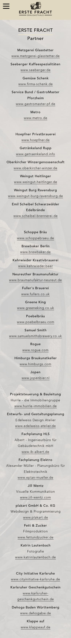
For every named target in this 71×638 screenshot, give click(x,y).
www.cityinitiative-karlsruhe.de (35, 579)
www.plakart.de (35, 517)
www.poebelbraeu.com (35, 322)
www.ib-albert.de (35, 452)
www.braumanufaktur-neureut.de (35, 280)
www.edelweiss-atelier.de (35, 426)
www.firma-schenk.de (35, 84)
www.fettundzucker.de (36, 537)
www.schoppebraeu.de (35, 238)
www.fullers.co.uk (35, 294)
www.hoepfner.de (35, 140)
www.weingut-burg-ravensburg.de (35, 196)
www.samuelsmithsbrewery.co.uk (35, 336)
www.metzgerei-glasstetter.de (35, 56)
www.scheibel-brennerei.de (35, 216)
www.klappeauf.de (35, 627)
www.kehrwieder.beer (35, 266)
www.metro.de (35, 118)
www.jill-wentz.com (35, 497)
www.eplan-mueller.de (35, 477)
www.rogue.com (35, 350)
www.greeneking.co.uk (35, 308)
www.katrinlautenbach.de (35, 557)
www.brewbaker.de (35, 252)
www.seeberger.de (36, 70)
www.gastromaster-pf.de (35, 104)
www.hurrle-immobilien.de (35, 406)
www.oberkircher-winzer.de (35, 168)
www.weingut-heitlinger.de (35, 182)
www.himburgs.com (35, 364)
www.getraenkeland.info (35, 154)
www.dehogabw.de (35, 613)
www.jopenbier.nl (36, 378)
